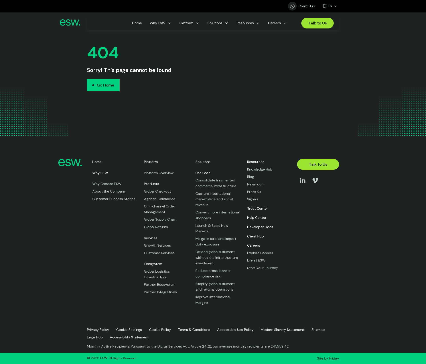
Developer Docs (260, 227)
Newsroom (255, 184)
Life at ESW (256, 260)
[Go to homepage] (70, 23)
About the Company (109, 191)
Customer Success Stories (113, 199)
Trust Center (257, 208)
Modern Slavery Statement (282, 329)
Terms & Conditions (194, 329)
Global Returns (156, 227)
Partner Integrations (160, 292)
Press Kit (254, 191)
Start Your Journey (262, 267)
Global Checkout (157, 191)
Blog (250, 176)
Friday (334, 358)
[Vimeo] (315, 184)
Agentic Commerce (159, 199)
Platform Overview (159, 173)
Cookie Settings (129, 329)
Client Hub (306, 6)
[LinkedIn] (302, 184)
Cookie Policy (160, 329)
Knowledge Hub (259, 169)
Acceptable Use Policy (235, 329)
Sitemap (318, 329)
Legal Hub (95, 337)
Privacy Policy (98, 329)
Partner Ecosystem (159, 284)
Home (97, 161)
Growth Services (157, 245)
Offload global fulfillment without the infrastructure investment (216, 257)
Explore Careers (260, 253)
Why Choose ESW (106, 183)
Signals (252, 199)
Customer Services (159, 253)
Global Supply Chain (160, 219)
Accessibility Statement (129, 337)
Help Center (256, 217)
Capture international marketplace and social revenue (214, 199)
